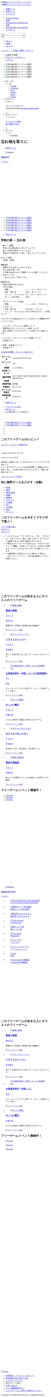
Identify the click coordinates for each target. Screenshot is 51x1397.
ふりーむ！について (14, 1381)
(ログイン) (5, 529)
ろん (7, 678)
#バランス (10, 500)
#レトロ (9, 46)
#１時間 (9, 507)
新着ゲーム (10, 9)
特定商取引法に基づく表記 (17, 1378)
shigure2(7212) (8, 891)
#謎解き (9, 498)
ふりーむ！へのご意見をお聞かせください (24, 1391)
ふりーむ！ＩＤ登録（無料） (13, 50)
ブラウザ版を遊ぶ (8, 527)
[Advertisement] (25, 188)
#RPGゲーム (11, 148)
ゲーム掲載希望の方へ (15, 1388)
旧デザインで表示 (13, 1383)
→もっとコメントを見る (11, 476)
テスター (9, 739)
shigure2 (5, 157)
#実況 (8, 490)
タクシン (9, 616)
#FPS (8, 510)
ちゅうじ (9, 768)
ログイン (29, 50)
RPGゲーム (10, 409)
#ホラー (9, 41)
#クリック (10, 512)
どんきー (9, 644)
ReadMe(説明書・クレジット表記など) (17, 352)
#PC (7, 505)
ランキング (10, 14)
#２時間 (9, 503)
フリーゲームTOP (13, 407)
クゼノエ (9, 710)
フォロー (5, 162)
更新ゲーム (10, 11)
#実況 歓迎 (10, 493)
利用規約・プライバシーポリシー (20, 1376)
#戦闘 (8, 495)
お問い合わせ (11, 1386)
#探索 (8, 44)
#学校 (8, 488)
